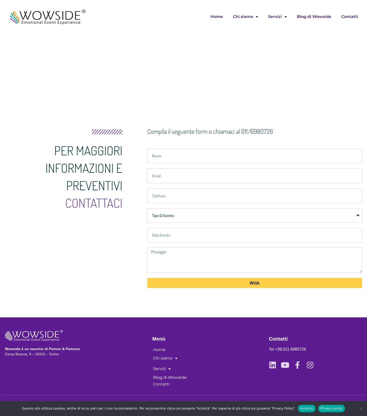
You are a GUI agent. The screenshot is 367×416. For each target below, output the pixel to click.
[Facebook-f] (297, 365)
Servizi (275, 16)
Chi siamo (243, 16)
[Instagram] (310, 365)
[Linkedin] (272, 365)
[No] (360, 408)
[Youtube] (285, 365)
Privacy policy (332, 408)
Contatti (349, 16)
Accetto (306, 408)
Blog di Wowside (314, 16)
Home (216, 16)
